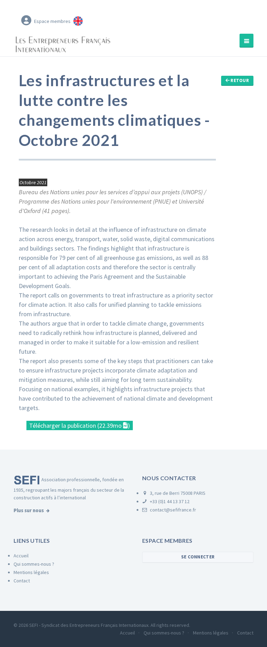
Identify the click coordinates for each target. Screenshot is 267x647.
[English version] (78, 20)
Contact (22, 581)
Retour (239, 80)
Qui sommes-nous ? (34, 564)
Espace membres (52, 21)
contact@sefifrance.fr (172, 510)
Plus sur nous (29, 510)
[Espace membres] (26, 20)
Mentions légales (31, 572)
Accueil (21, 555)
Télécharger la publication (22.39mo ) (79, 425)
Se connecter (198, 557)
